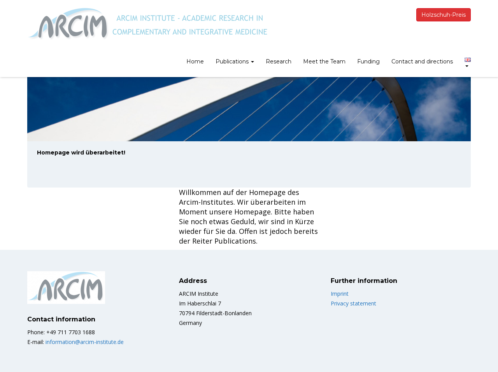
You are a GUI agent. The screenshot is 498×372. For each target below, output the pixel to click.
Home (195, 61)
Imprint (340, 293)
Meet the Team (324, 61)
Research (278, 61)
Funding (368, 61)
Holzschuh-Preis (443, 14)
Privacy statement (353, 303)
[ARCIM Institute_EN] (150, 26)
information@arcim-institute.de (85, 342)
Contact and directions (422, 61)
